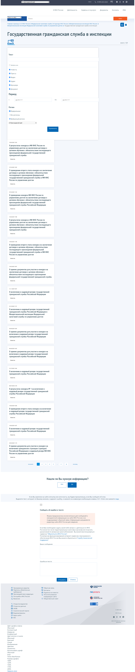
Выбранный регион (18, 119)
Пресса (13, 74)
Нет (62, 484)
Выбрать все (14, 65)
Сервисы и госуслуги (88, 10)
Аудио (13, 81)
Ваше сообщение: (46, 544)
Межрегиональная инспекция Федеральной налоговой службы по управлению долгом (35, 26)
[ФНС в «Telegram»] (123, 2)
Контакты (115, 10)
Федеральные (15, 111)
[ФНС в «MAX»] (126, 2)
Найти (120, 18)
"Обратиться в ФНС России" (57, 534)
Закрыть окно (12, 671)
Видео (13, 77)
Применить (53, 128)
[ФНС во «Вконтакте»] (117, 2)
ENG (124, 10)
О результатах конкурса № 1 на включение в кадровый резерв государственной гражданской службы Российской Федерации (28, 391)
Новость (14, 70)
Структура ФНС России (61, 24)
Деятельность (72, 10)
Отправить (62, 580)
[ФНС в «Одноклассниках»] (120, 2)
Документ (14, 89)
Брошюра (14, 85)
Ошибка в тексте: (46, 561)
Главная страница (13, 24)
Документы (104, 10)
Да (72, 484)
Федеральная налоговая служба (42, 24)
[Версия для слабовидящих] (90, 2)
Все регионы (15, 115)
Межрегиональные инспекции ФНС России (83, 24)
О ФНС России (58, 10)
